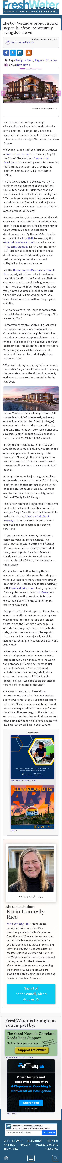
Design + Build (24, 60)
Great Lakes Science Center (19, 242)
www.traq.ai (12, 1113)
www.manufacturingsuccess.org (23, 780)
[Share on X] (13, 53)
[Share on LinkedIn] (19, 53)
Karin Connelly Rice (22, 42)
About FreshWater (13, 1141)
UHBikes (43, 592)
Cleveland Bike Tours (21, 588)
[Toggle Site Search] (55, 1158)
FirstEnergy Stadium (15, 246)
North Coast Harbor (18, 154)
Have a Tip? (25, 1145)
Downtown (23, 65)
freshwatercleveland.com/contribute (19, 1057)
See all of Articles (31, 994)
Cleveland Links (34, 1141)
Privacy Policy (11, 1149)
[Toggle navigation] (31, 1158)
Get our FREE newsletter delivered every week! (30, 1127)
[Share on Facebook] (6, 53)
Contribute (9, 1145)
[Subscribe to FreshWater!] (28, 53)
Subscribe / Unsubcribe (47, 1145)
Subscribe (50, 1133)
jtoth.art (14, 830)
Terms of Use (51, 1149)
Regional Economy (46, 60)
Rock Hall (27, 238)
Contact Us (52, 1141)
